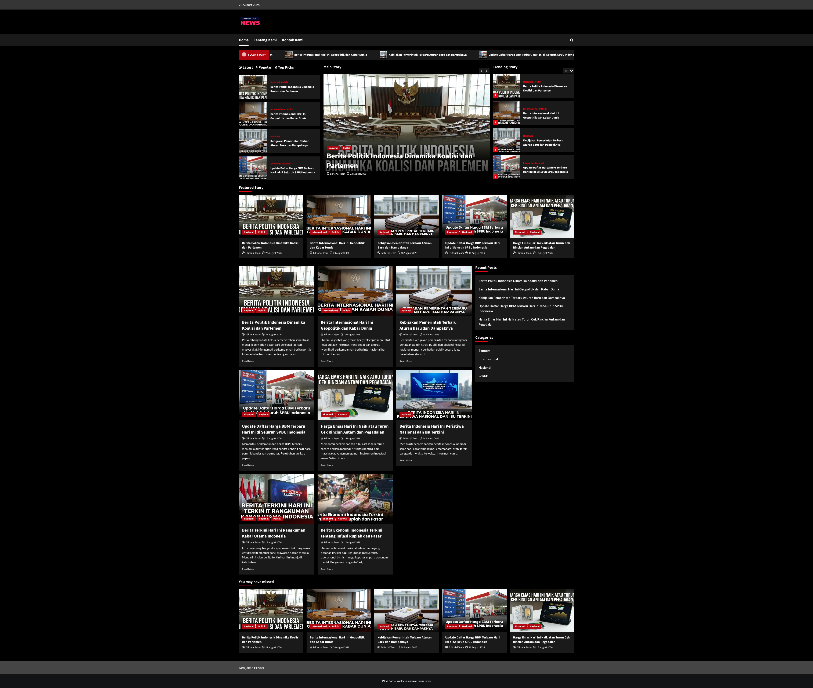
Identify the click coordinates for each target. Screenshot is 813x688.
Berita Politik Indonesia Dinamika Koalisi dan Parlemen (292, 89)
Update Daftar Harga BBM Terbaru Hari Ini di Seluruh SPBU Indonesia (478, 55)
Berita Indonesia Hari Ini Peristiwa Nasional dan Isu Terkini (432, 429)
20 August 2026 (358, 174)
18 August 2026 (409, 253)
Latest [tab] (247, 67)
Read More (248, 361)
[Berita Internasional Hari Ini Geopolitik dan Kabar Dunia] (506, 86)
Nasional (528, 109)
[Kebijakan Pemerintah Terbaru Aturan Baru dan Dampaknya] (506, 113)
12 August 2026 (352, 542)
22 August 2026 (273, 253)
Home (244, 40)
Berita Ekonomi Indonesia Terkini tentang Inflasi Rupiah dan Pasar (351, 533)
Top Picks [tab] (285, 67)
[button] (571, 40)
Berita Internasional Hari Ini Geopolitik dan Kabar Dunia (275, 55)
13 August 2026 (273, 542)
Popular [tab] (265, 67)
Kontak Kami (292, 40)
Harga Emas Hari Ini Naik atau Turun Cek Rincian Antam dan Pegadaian (546, 170)
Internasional (336, 148)
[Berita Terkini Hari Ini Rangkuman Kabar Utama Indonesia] (276, 499)
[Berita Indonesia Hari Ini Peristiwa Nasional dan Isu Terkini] (434, 395)
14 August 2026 (431, 438)
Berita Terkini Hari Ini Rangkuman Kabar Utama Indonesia (273, 533)
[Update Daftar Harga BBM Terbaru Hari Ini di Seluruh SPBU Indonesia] (506, 140)
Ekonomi (528, 136)
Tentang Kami (265, 40)
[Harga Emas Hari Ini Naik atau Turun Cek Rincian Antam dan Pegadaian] (506, 167)
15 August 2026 (544, 253)
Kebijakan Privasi (251, 668)
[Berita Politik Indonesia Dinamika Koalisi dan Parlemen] (253, 87)
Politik (352, 148)
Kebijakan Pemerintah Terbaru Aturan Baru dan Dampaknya (372, 55)
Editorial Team (337, 174)
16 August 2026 (477, 253)
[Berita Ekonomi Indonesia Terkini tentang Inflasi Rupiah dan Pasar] (355, 499)
